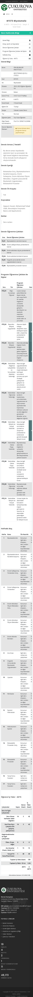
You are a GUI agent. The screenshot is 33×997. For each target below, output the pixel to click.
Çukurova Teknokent (9, 936)
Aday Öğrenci (24, 1)
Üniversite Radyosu (8, 926)
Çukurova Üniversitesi (11, 1)
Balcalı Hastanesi (8, 923)
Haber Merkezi (7, 934)
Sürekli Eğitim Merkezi (9, 928)
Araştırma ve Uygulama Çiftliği (11, 931)
